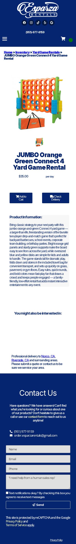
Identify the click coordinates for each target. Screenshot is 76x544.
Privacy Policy (14, 521)
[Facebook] (24, 23)
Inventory (22, 52)
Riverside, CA (20, 360)
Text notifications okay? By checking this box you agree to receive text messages (38, 495)
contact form (36, 417)
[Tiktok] (38, 23)
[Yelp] (45, 23)
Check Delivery (56, 198)
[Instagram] (31, 23)
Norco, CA (48, 356)
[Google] (52, 23)
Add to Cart (22, 198)
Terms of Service (16, 525)
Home (8, 52)
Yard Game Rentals (46, 52)
